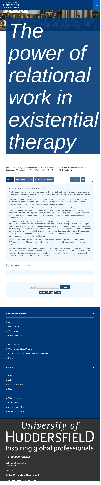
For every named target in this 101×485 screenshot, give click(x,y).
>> (83, 180)
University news (14, 389)
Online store (13, 331)
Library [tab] (29, 180)
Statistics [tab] (38, 180)
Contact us (12, 376)
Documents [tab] (48, 180)
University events (15, 398)
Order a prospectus (16, 412)
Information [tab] (20, 180)
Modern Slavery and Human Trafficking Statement (28, 353)
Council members (15, 335)
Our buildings (13, 344)
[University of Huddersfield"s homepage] (50, 437)
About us (11, 322)
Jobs (10, 380)
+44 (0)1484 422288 (18, 456)
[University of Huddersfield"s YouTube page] (19, 482)
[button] (7, 265)
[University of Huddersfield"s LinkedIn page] (34, 482)
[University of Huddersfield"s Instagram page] (24, 482)
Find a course (13, 403)
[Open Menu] (96, 5)
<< (72, 180)
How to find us (14, 326)
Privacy (11, 358)
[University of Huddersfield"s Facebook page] (13, 482)
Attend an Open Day (16, 407)
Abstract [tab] (10, 180)
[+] (92, 181)
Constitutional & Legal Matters (20, 349)
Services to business (16, 385)
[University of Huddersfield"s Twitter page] (8, 482)
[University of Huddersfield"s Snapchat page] (29, 482)
